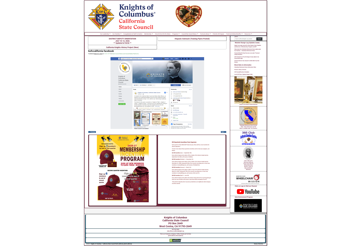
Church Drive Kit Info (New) (162, 34)
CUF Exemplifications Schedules (241, 72)
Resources (248, 34)
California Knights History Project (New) (122, 47)
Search (259, 38)
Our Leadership (104, 34)
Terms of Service (258, 244)
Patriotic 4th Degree (218, 34)
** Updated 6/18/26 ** (122, 43)
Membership (147, 34)
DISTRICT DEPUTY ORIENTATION (122, 39)
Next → (223, 132)
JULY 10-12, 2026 (122, 41)
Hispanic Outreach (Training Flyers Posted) (192, 39)
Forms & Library (204, 34)
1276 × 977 (107, 53)
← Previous (92, 132)
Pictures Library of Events (240, 69)
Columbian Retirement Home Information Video (245, 67)
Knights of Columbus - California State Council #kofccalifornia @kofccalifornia (111, 244)
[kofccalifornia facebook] (157, 93)
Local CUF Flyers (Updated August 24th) (243, 74)
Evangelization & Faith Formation (132, 34)
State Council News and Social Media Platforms (125, 53)
